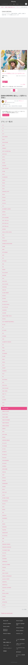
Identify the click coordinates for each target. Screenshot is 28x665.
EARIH (3, 145)
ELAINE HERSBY (5, 292)
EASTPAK (4, 165)
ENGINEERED (5, 483)
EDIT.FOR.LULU (5, 226)
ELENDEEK (4, 310)
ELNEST (3, 367)
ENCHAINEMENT (5, 460)
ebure (3, 188)
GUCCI (6, 106)
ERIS (3, 538)
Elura (3, 373)
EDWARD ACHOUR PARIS (7, 243)
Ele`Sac (3, 324)
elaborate (4, 289)
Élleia (3, 347)
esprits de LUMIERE (6, 564)
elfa (3, 333)
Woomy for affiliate (7, 623)
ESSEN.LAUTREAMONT (7, 576)
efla (3, 258)
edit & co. (4, 214)
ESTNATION (4, 602)
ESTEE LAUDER (5, 593)
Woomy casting (6, 626)
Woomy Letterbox (19, 630)
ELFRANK (4, 336)
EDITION (4, 229)
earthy (3, 156)
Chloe (9, 106)
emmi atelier (4, 434)
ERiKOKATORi (5, 532)
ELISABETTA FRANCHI (6, 341)
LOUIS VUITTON (15, 106)
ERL (3, 541)
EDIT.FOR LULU (5, 223)
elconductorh (4, 301)
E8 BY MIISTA (5, 136)
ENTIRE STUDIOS (5, 498)
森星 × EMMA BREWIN (18, 86)
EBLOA (3, 182)
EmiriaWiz (4, 399)
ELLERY (3, 356)
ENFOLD (4, 477)
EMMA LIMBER (5, 417)
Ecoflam (3, 200)
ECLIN (3, 194)
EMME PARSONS (5, 422)
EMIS (3, 405)
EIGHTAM (4, 275)
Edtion (3, 237)
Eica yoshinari (5, 272)
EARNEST (4, 148)
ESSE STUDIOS (5, 573)
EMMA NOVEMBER (6, 419)
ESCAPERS (4, 558)
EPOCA (3, 509)
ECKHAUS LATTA (5, 191)
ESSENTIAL (4, 581)
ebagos (3, 180)
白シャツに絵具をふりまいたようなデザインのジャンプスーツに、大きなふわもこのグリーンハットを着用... (14, 73)
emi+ (3, 382)
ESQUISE (4, 567)
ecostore (4, 203)
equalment (4, 515)
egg (3, 263)
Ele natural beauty (5, 304)
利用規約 (5, 651)
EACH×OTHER (5, 142)
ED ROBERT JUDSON (6, 208)
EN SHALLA (4, 454)
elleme (3, 350)
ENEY (3, 474)
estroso (3, 604)
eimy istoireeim (5, 284)
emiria (3, 396)
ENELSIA (4, 472)
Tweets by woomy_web (7, 613)
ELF (3, 327)
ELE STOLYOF (5, 307)
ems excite (4, 443)
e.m (3, 125)
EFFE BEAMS (4, 252)
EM (3, 376)
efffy (3, 255)
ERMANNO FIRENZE (6, 544)
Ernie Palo (4, 552)
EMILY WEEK (4, 391)
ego (3, 266)
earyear (3, 162)
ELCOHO (4, 298)
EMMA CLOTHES (5, 411)
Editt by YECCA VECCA (7, 232)
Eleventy (4, 318)
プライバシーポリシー (7, 648)
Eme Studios (4, 379)
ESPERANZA (4, 561)
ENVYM (3, 503)
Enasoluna (4, 457)
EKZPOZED (4, 287)
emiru (3, 402)
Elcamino (4, 295)
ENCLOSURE (4, 469)
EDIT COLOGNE (5, 217)
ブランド (21, 4)
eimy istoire (4, 281)
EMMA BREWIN (5, 408)
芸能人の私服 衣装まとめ (10, 7)
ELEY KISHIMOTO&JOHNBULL (8, 321)
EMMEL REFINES (5, 425)
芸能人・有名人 (16, 4)
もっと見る (23, 84)
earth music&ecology (6, 151)
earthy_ (3, 159)
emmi (3, 431)
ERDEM (3, 524)
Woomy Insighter (19, 620)
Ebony (3, 185)
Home (4, 639)
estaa (3, 590)
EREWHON (4, 526)
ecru (3, 206)
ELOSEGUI (4, 370)
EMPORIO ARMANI (6, 440)
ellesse (3, 362)
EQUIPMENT (4, 518)
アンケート (5, 115)
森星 (5, 71)
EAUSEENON (4, 177)
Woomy (13, 1)
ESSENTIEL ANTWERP (6, 587)
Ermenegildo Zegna (6, 550)
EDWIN (3, 246)
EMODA (3, 437)
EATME (3, 171)
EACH (3, 139)
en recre (3, 448)
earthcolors (4, 154)
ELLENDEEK (4, 353)
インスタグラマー (4, 4)
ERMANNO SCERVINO (6, 547)
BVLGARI (20, 106)
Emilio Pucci (4, 385)
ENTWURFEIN (5, 500)
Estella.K (4, 596)
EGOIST (3, 269)
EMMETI (3, 428)
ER (2, 521)
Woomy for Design (20, 627)
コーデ (10, 4)
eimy (3, 278)
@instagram (18, 651)
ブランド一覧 (5, 645)
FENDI (3, 106)
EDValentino (4, 240)
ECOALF (4, 197)
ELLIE (3, 365)
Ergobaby (4, 529)
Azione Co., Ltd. (19, 633)
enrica (3, 489)
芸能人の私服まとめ (7, 642)
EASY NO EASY (5, 168)
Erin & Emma (4, 535)
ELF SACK (4, 330)
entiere (3, 495)
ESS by (3, 570)
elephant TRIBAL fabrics (7, 315)
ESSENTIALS (4, 584)
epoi (3, 512)
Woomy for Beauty (7, 633)
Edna (3, 234)
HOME (2, 7)
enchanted (4, 463)
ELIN (3, 339)
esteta (3, 599)
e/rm (3, 133)
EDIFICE (3, 211)
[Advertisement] (14, 33)
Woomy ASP (5, 620)
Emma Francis (5, 414)
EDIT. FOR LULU (5, 220)
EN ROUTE (4, 451)
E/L (3, 130)
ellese (3, 359)
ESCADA (4, 555)
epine (3, 506)
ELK (3, 344)
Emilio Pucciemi (5, 388)
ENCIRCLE (4, 466)
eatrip (3, 174)
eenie (3, 249)
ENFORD (4, 480)
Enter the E (4, 492)
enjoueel (3, 486)
